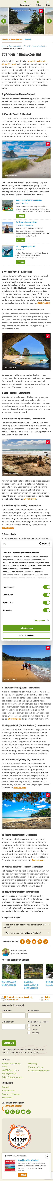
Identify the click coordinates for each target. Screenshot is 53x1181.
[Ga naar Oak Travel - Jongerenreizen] (8, 227)
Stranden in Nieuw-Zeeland (12, 39)
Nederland (36, 1025)
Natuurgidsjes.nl (9, 1074)
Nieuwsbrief (7, 1097)
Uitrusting (32, 1064)
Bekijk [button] (21, 216)
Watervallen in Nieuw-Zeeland (9, 983)
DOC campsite (14, 719)
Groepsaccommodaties (39, 1071)
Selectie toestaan (26, 635)
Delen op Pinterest (41, 11)
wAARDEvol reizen (10, 1070)
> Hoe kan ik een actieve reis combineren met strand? (25, 926)
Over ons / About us (11, 1094)
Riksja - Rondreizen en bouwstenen (29, 200)
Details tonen (39, 620)
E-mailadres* (8, 1021)
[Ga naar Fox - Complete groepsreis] (8, 251)
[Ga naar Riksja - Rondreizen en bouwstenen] (8, 205)
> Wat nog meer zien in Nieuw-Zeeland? (22, 933)
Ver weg (35, 1033)
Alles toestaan (26, 628)
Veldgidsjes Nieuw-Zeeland (28, 1160)
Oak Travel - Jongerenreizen (26, 222)
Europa (34, 1029)
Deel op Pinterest (48, 144)
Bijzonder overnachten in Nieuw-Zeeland (31, 984)
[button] (3, 21)
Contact (5, 1087)
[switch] (46, 595)
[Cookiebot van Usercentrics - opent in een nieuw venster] (39, 543)
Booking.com (43, 303)
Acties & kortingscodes (12, 1077)
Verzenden (9, 1043)
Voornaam (7, 1010)
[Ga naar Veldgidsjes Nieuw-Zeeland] (10, 1165)
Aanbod (28, 39)
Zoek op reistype (36, 1067)
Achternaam (33, 1010)
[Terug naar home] (6, 3)
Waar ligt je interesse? (38, 1021)
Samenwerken (8, 1090)
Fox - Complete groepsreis (25, 246)
